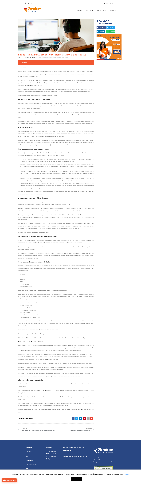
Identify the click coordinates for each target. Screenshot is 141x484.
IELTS (40, 405)
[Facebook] (25, 3)
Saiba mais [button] (127, 474)
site (81, 409)
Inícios (19, 57)
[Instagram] (28, 3)
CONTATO (113, 10)
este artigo (47, 359)
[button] (73, 418)
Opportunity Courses (32, 396)
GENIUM (78, 10)
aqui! (56, 329)
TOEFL (36, 405)
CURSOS (88, 10)
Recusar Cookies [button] (64, 479)
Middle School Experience (43, 390)
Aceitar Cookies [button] (76, 479)
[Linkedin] (31, 3)
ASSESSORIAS (101, 10)
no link (51, 334)
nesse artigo (31, 85)
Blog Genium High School (28, 57)
